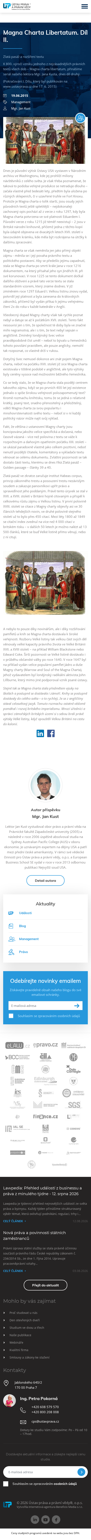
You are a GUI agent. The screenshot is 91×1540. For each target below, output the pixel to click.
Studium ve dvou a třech (27, 1328)
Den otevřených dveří (25, 1320)
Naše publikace (20, 1335)
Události (25, 913)
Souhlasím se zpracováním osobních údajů (49, 1016)
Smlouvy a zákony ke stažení (30, 1357)
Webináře (16, 1342)
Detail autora (45, 880)
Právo (23, 952)
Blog (22, 926)
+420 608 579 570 (45, 1407)
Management (20, 102)
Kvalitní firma (19, 1350)
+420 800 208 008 (45, 1412)
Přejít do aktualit (45, 1285)
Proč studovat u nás (23, 1313)
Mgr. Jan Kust (20, 108)
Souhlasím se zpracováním (44, 1484)
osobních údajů (65, 1484)
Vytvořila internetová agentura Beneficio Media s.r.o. (50, 1507)
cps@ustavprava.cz (45, 1421)
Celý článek (13, 1221)
